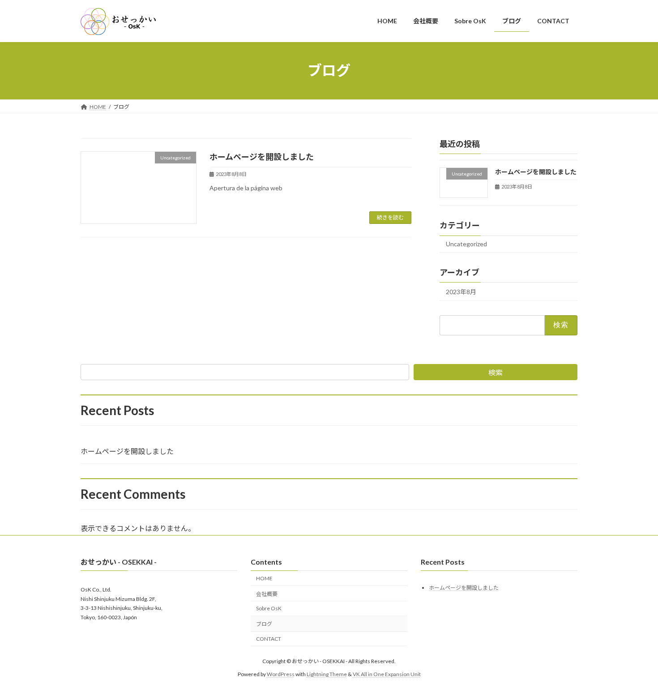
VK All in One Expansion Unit (387, 674)
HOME (264, 578)
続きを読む (390, 217)
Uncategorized (466, 244)
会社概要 (267, 594)
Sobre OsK (269, 608)
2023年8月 (461, 292)
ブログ (264, 624)
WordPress (281, 674)
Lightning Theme (327, 674)
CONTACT (268, 638)
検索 (495, 372)
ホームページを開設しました (261, 157)
